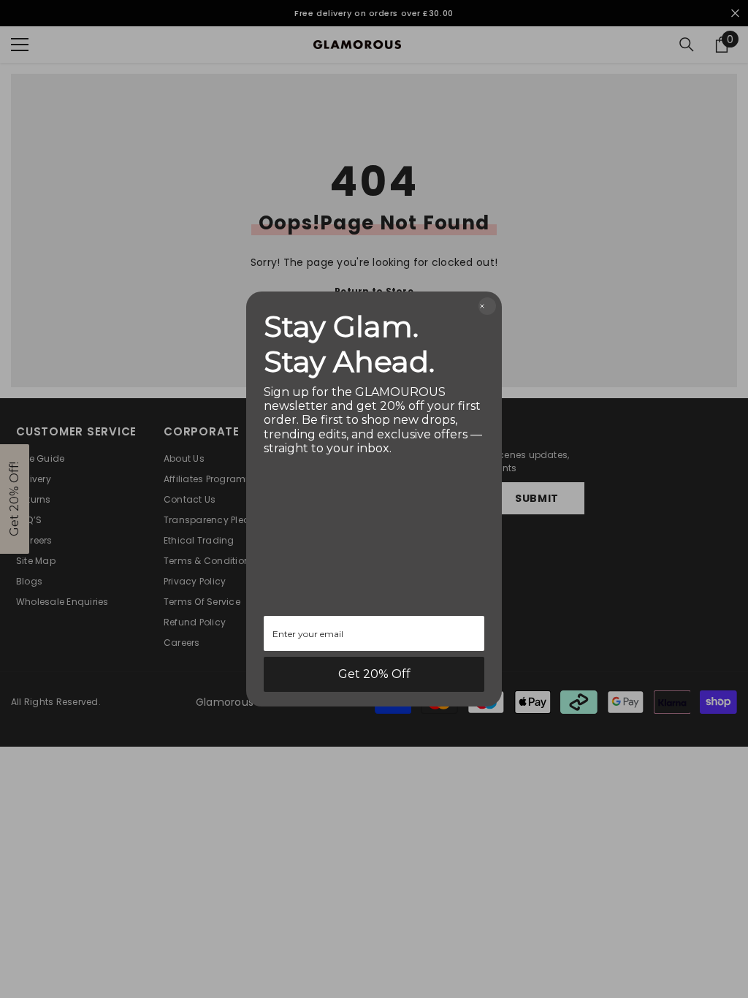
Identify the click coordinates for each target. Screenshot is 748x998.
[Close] (487, 306)
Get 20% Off (374, 674)
